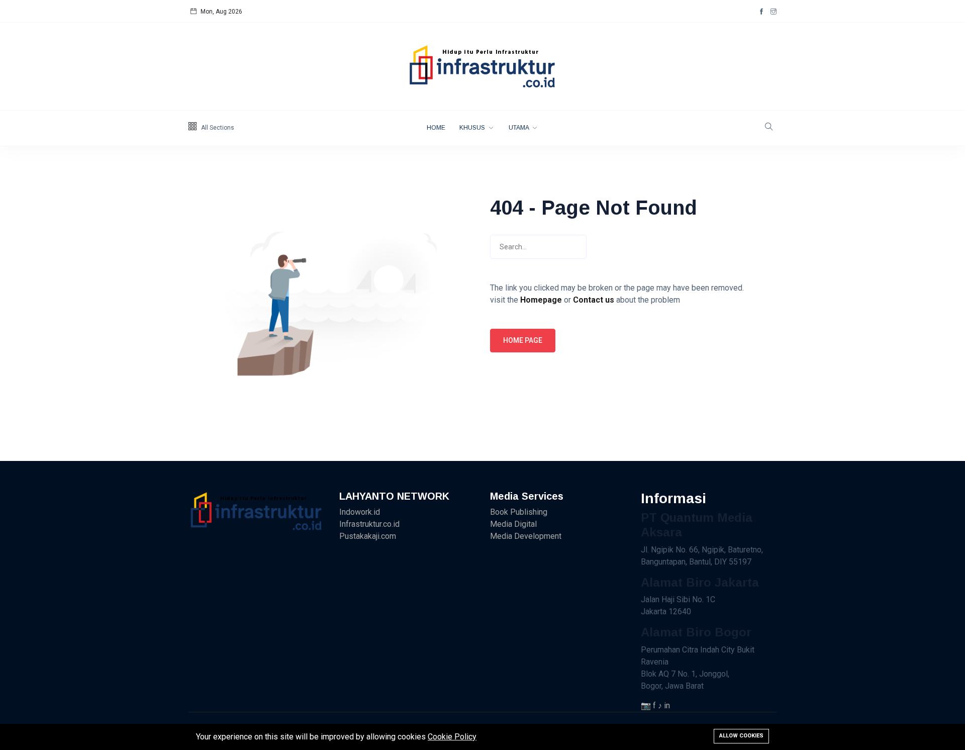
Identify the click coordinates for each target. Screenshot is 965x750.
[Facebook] (761, 12)
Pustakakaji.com (367, 536)
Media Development (525, 536)
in (667, 705)
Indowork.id (359, 512)
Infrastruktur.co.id (369, 524)
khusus (473, 127)
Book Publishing (518, 512)
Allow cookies (741, 735)
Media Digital (513, 524)
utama (519, 127)
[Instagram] (773, 12)
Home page (522, 340)
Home (436, 127)
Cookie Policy (452, 736)
